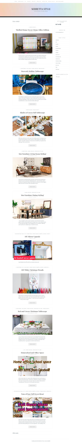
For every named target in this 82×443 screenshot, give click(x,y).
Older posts (15, 433)
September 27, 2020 (32, 395)
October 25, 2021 (32, 114)
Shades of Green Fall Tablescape (32, 112)
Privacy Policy (51, 1)
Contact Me (44, 1)
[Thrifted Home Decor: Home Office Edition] (32, 53)
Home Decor (20, 1)
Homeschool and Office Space (32, 352)
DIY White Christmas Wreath (32, 270)
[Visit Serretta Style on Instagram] (60, 24)
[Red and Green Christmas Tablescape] (32, 334)
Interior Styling (38, 151)
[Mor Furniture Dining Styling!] (32, 218)
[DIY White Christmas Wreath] (32, 293)
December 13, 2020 (32, 271)
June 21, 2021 (32, 238)
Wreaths (34, 1)
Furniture (24, 151)
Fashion (29, 1)
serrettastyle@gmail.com (59, 32)
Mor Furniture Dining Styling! (32, 195)
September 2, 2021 (32, 155)
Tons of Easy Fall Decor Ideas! (32, 394)
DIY (25, 1)
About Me (39, 1)
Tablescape (41, 68)
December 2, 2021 (32, 73)
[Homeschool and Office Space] (32, 375)
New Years (57, 65)
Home (16, 1)
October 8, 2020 (32, 354)
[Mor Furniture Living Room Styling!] (32, 177)
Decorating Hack (19, 233)
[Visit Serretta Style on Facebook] (57, 24)
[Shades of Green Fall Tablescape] (32, 135)
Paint (48, 233)
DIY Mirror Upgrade (32, 236)
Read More (33, 63)
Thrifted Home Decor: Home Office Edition (32, 30)
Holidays (28, 68)
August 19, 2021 (32, 197)
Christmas (23, 68)
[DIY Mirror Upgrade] (32, 259)
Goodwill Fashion (58, 48)
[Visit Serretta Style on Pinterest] (56, 24)
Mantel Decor (42, 233)
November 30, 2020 (32, 313)
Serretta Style (41, 9)
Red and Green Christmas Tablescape (32, 311)
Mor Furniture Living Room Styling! (32, 154)
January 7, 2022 (32, 31)
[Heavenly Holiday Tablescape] (32, 94)
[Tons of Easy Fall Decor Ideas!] (32, 417)
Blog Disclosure (59, 1)
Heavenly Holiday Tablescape (32, 71)
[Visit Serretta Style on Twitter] (59, 24)
